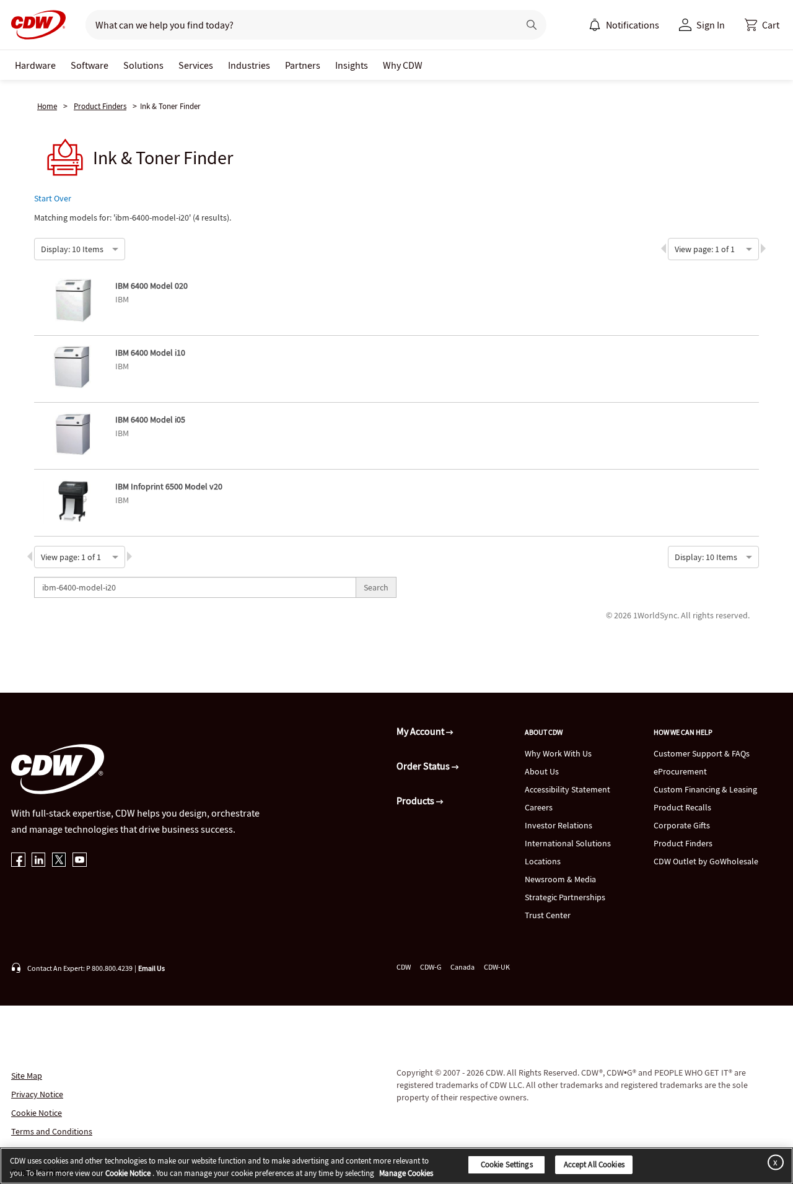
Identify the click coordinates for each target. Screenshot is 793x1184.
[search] (297, 25)
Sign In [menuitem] (710, 25)
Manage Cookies (406, 1173)
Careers (539, 807)
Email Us (151, 968)
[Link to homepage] (35, 25)
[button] (762, 25)
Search (376, 587)
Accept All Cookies (594, 1164)
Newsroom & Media (560, 879)
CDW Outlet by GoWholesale (706, 861)
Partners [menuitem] (302, 65)
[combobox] (41, 248)
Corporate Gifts (682, 825)
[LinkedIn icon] (39, 861)
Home (47, 106)
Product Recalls (682, 807)
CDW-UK (497, 966)
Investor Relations (558, 825)
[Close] (773, 1162)
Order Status (424, 766)
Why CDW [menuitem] (403, 65)
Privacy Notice (37, 1094)
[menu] (624, 25)
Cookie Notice (36, 1112)
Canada (462, 966)
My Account (421, 731)
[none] (35, 65)
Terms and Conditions (51, 1131)
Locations (543, 861)
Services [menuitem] (195, 65)
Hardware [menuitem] (35, 65)
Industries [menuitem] (249, 65)
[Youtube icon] (79, 861)
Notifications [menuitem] (632, 25)
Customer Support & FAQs (702, 753)
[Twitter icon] (59, 861)
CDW (403, 966)
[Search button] (531, 25)
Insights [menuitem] (351, 65)
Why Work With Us (558, 753)
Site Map (26, 1075)
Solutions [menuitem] (143, 65)
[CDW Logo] (35, 25)
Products (416, 800)
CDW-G (430, 966)
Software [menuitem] (89, 65)
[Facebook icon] (18, 861)
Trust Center (548, 915)
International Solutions (568, 843)
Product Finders (100, 106)
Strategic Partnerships (565, 897)
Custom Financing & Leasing (705, 789)
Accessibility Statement (567, 789)
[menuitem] (595, 25)
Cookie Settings (507, 1164)
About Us (542, 771)
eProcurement (680, 771)
